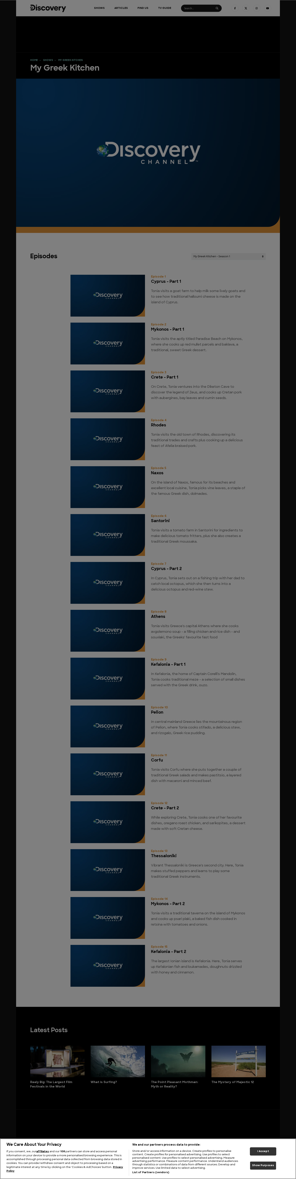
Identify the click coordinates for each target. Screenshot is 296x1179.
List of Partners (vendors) (150, 1172)
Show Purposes (263, 1165)
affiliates (42, 1151)
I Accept (263, 1151)
